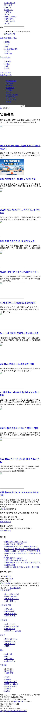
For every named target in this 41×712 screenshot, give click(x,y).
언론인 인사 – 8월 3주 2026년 (15, 560)
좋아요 (8, 576)
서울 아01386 (18, 701)
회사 (1, 650)
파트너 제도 (9, 659)
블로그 (7, 42)
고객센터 (3, 665)
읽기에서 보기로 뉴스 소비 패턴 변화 (17, 364)
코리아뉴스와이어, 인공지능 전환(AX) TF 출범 (22, 551)
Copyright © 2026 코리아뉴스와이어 (13, 711)
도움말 (7, 44)
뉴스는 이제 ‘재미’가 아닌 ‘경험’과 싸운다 (19, 272)
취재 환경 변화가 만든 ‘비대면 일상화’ (17, 241)
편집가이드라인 (10, 682)
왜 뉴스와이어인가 (11, 594)
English (7, 691)
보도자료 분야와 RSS (12, 631)
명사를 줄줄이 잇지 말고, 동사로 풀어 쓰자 (20, 546)
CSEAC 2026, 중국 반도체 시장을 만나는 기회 (21, 549)
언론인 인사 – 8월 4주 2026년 (15, 542)
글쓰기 (7, 14)
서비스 (7, 64)
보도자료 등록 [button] (5, 72)
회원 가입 (8, 53)
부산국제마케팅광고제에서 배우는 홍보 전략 (21, 567)
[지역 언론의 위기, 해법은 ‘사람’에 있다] (12, 175)
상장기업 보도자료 (11, 626)
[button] (20, 522)
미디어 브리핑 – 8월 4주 (13, 544)
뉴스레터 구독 (5, 530)
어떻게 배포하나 (10, 596)
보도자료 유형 (9, 644)
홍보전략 (7, 7)
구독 (9, 581)
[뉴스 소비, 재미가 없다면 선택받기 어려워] (12, 329)
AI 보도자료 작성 (11, 49)
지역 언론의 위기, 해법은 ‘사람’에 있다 (18, 179)
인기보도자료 (9, 21)
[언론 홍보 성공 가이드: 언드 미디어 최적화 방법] (12, 488)
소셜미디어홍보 (10, 17)
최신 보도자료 (9, 624)
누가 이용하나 (9, 601)
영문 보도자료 (9, 629)
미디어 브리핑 (9, 3)
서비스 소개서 (9, 661)
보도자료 (7, 62)
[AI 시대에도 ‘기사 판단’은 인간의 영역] (12, 298)
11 (5, 509)
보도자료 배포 (5, 590)
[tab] (20, 590)
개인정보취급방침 (11, 684)
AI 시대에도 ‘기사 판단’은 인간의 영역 (17, 302)
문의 (6, 47)
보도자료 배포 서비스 (8, 38)
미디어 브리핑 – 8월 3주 (13, 558)
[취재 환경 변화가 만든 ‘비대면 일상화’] (12, 237)
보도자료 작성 (9, 641)
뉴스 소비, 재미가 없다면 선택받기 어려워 (19, 333)
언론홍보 (7, 12)
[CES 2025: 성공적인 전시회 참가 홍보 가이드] (12, 454)
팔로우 (10, 579)
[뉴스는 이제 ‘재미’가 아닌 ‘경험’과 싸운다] (12, 267)
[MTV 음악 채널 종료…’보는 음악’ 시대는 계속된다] (12, 141)
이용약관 (7, 679)
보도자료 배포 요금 (11, 599)
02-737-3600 (8, 671)
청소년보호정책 (10, 686)
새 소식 (7, 23)
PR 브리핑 (8, 5)
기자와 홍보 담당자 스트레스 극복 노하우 (19, 428)
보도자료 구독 (5, 605)
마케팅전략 (8, 10)
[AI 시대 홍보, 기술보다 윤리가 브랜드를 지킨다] (12, 388)
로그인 (7, 51)
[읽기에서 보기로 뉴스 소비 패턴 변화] (12, 359)
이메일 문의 (9, 673)
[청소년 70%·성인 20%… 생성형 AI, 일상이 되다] (12, 205)
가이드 (7, 66)
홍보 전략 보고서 (10, 639)
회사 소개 (8, 654)
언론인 (7, 68)
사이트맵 (7, 689)
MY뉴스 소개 (9, 611)
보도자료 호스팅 (10, 614)
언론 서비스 (9, 609)
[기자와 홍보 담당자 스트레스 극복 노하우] (12, 424)
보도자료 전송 (9, 616)
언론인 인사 (9, 19)
